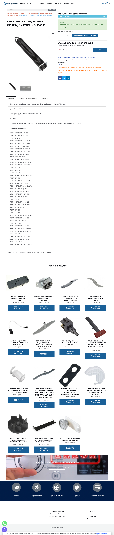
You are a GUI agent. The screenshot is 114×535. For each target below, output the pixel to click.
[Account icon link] (109, 3)
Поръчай (99, 50)
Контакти (58, 3)
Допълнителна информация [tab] (28, 98)
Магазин (49, 3)
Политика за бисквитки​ (57, 514)
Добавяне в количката (85, 35)
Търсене (52, 10)
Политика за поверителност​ (57, 516)
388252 (62, 64)
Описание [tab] (11, 98)
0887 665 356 (25, 3)
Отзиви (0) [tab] (45, 98)
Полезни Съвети (69, 3)
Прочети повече (101, 533)
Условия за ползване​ (57, 511)
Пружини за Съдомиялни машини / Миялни (77, 60)
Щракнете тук (57, 471)
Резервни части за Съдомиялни (28, 13)
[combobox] (60, 50)
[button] (53, 33)
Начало (42, 3)
